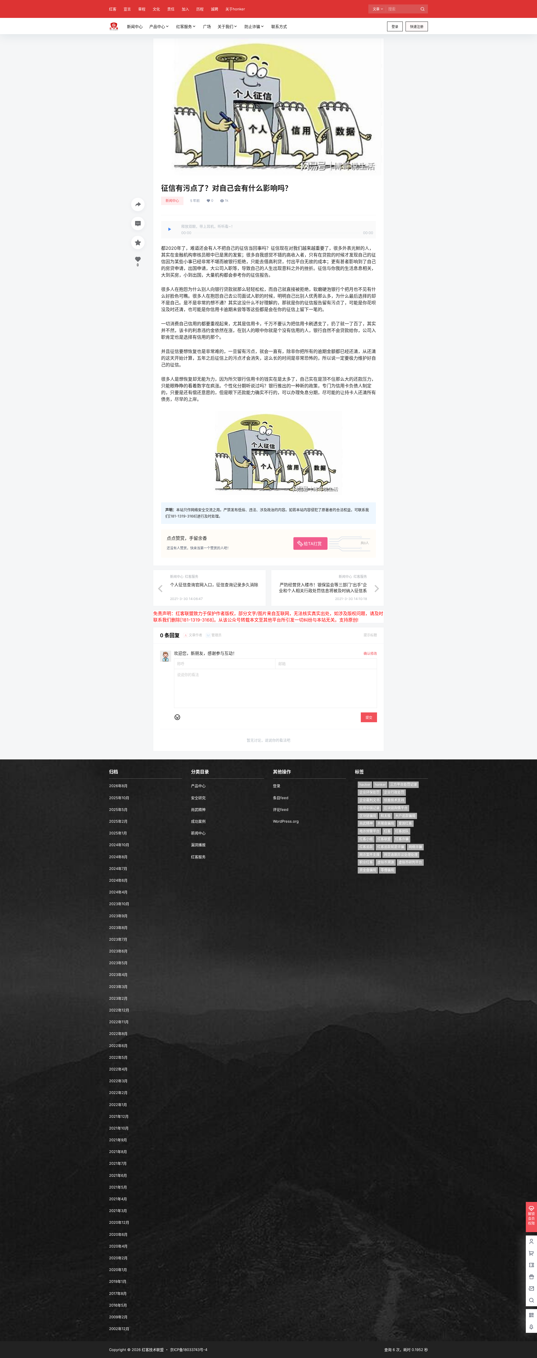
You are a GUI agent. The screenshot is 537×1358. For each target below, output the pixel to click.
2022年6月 (118, 1045)
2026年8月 (118, 785)
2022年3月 (118, 1081)
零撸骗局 (387, 870)
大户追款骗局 (405, 816)
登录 (395, 27)
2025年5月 (118, 809)
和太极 (386, 816)
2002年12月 (119, 1328)
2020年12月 (119, 1222)
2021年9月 (118, 1140)
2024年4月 (118, 892)
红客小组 (366, 839)
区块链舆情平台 (396, 808)
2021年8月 (118, 1151)
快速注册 (416, 27)
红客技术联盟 (152, 1349)
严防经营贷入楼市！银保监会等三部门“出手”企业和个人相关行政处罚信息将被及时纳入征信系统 (323, 590)
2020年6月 (118, 1234)
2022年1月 (118, 1104)
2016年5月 (118, 1305)
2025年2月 (118, 821)
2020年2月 (118, 1258)
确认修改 (370, 653)
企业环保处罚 (369, 792)
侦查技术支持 (394, 800)
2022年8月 (118, 1033)
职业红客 (366, 862)
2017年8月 (118, 1293)
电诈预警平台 (369, 831)
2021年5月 (118, 1187)
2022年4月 (118, 1069)
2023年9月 (118, 916)
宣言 (127, 9)
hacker (364, 784)
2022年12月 (119, 1010)
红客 (112, 9)
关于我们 (225, 26)
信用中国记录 (369, 808)
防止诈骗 (252, 26)
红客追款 (366, 847)
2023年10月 (119, 904)
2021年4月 (118, 1199)
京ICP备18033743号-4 (188, 1349)
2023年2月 (118, 998)
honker (380, 784)
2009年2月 (118, 1317)
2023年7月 (118, 939)
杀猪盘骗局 (385, 823)
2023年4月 (118, 974)
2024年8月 (118, 857)
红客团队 (402, 831)
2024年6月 (118, 880)
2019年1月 (117, 1281)
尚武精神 (198, 809)
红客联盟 (384, 839)
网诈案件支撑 (369, 855)
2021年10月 (119, 1128)
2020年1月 (118, 1269)
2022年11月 (119, 1022)
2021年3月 (118, 1210)
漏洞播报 (198, 844)
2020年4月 (118, 1246)
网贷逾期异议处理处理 (401, 855)
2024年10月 (119, 844)
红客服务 (184, 26)
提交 (369, 718)
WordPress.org (286, 821)
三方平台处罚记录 (403, 784)
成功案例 (198, 821)
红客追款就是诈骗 (390, 847)
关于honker (235, 9)
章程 (141, 9)
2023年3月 (118, 986)
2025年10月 (119, 797)
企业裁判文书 (369, 800)
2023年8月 (118, 927)
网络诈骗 (415, 847)
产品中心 (157, 26)
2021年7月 (118, 1163)
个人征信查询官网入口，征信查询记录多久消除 (214, 584)
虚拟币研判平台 (410, 862)
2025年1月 (118, 833)
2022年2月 (118, 1092)
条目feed (280, 797)
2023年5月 (118, 963)
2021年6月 (118, 1175)
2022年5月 (118, 1057)
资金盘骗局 (367, 870)
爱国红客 (405, 823)
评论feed (280, 809)
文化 (156, 9)
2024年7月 (118, 868)
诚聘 (214, 9)
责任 (171, 9)
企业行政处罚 (394, 792)
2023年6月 (118, 951)
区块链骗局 (367, 816)
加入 (185, 9)
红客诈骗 (402, 839)
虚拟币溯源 (385, 862)
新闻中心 (172, 201)
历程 (200, 9)
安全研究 (198, 797)
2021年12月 (119, 1116)
